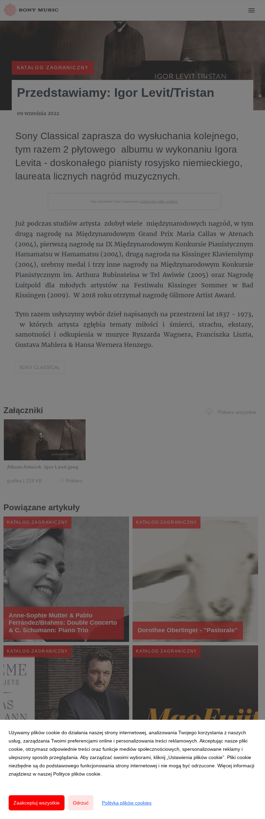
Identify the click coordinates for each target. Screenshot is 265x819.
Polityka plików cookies (126, 803)
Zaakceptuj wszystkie (36, 803)
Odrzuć (81, 803)
